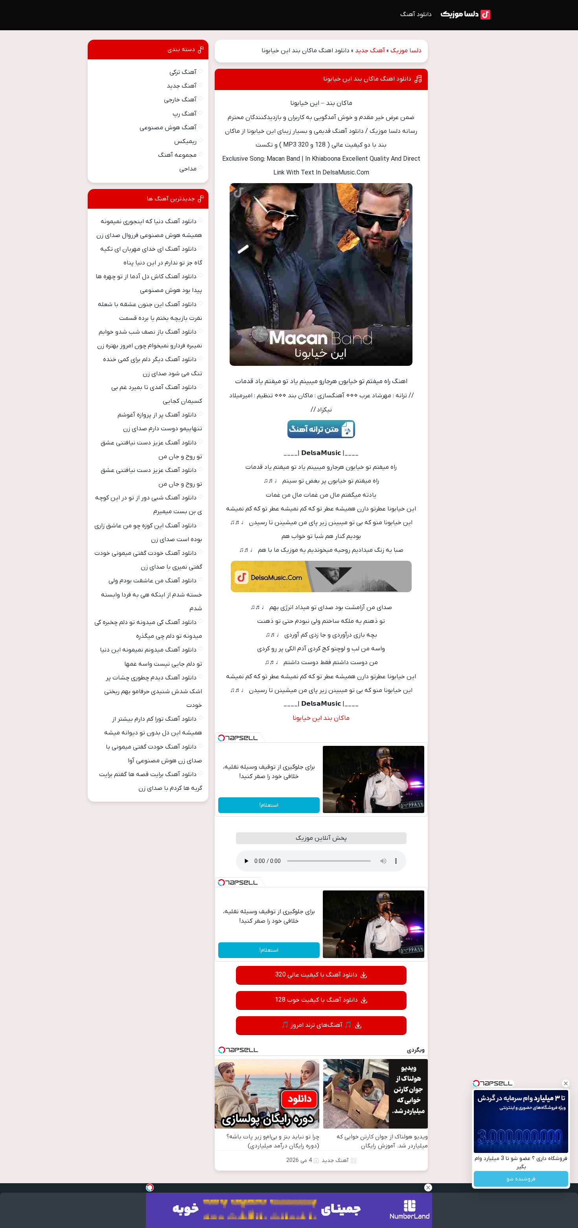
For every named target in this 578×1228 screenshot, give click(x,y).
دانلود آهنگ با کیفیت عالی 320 (316, 975)
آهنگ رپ (185, 114)
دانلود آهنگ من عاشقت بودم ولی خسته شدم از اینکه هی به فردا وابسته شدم (151, 594)
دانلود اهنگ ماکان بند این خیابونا (367, 79)
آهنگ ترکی (183, 72)
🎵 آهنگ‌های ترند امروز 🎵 (316, 1025)
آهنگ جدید (370, 51)
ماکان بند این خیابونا (321, 718)
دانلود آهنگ (416, 14)
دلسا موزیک (406, 51)
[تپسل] (221, 738)
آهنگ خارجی (180, 100)
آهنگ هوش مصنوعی (168, 128)
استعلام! (269, 805)
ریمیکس (185, 141)
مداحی (188, 169)
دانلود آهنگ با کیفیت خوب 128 (316, 1000)
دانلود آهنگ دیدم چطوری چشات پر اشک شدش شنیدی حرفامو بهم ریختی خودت (153, 691)
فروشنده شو (521, 1179)
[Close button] (566, 1083)
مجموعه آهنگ (177, 155)
